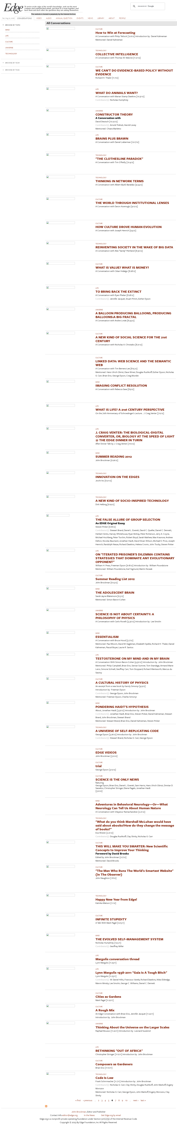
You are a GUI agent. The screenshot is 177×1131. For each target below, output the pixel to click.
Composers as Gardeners (114, 1064)
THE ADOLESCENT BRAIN (114, 592)
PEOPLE (122, 18)
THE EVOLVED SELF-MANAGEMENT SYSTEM (129, 939)
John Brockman (79, 1111)
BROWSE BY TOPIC (12, 25)
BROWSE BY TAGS (12, 69)
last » (143, 1100)
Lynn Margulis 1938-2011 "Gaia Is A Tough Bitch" (131, 972)
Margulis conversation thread (117, 959)
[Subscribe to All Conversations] (46, 1106)
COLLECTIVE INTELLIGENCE (116, 54)
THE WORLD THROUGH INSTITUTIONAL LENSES (132, 202)
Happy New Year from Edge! (116, 899)
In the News (89, 1115)
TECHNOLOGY (100, 50)
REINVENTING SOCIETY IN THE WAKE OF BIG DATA (134, 247)
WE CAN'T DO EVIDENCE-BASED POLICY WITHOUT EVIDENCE (134, 72)
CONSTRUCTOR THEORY (114, 114)
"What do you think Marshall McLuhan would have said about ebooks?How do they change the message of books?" (134, 825)
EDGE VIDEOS (106, 752)
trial (98, 766)
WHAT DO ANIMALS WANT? (116, 92)
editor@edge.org (69, 1115)
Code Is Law (104, 1077)
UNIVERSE (99, 110)
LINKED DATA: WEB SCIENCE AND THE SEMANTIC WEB (133, 363)
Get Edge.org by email (111, 1115)
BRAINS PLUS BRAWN (111, 138)
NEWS (90, 18)
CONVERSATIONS (24, 18)
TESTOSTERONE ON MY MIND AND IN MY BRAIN (132, 658)
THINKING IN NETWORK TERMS (119, 181)
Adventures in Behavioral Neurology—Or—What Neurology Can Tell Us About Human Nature (131, 806)
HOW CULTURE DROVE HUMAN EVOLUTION (128, 226)
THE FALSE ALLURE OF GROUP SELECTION (127, 519)
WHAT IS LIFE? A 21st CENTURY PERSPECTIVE (129, 409)
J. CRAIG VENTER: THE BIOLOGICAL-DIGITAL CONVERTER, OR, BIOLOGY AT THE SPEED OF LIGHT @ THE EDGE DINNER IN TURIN (135, 436)
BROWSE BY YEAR (12, 62)
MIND (97, 382)
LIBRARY (100, 18)
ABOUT (112, 18)
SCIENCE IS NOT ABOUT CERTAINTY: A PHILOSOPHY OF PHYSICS (124, 616)
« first (78, 1100)
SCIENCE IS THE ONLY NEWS (117, 779)
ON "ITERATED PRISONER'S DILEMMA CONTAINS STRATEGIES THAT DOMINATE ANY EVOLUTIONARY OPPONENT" (134, 558)
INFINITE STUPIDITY (111, 919)
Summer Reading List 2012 (115, 579)
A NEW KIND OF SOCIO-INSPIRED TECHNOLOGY (132, 500)
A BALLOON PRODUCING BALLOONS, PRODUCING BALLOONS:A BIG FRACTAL (133, 315)
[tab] (22, 25)
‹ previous (87, 1100)
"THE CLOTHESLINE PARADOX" (119, 158)
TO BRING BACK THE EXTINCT (118, 291)
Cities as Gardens (108, 996)
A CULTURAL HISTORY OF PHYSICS (121, 682)
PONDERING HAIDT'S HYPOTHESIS (122, 706)
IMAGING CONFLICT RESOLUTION (121, 385)
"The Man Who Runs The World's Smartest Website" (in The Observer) (134, 872)
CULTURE (98, 29)
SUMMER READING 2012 (113, 456)
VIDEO (39, 18)
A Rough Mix (104, 1010)
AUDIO (48, 18)
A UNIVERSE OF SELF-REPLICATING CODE (127, 730)
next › (135, 1100)
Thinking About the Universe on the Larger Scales (132, 1027)
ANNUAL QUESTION (64, 18)
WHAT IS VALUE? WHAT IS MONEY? (122, 267)
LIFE (97, 89)
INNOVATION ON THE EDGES (117, 476)
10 (126, 1100)
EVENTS (80, 18)
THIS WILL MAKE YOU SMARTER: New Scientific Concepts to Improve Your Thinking (131, 848)
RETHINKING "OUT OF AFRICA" (119, 1050)
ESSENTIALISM (107, 636)
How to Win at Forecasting (115, 32)
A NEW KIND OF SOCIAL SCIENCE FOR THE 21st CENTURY (131, 339)
